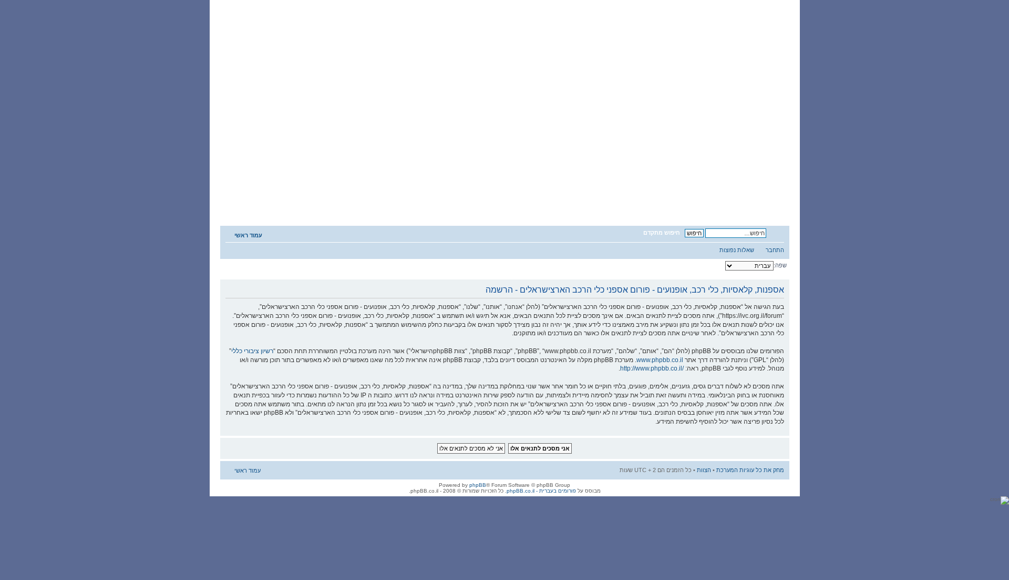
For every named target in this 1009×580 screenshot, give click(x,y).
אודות (528, 198)
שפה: (780, 265)
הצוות (704, 470)
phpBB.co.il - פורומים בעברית (541, 491)
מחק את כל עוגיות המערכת (750, 470)
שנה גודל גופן (776, 233)
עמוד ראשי (248, 235)
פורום (662, 198)
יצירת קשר (262, 198)
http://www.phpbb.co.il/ (652, 368)
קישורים (328, 198)
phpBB (477, 485)
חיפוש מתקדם (661, 232)
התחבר (775, 250)
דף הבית (729, 198)
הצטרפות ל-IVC (596, 198)
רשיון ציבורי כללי (252, 351)
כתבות (462, 198)
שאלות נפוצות (736, 250)
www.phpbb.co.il (659, 360)
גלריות (395, 198)
